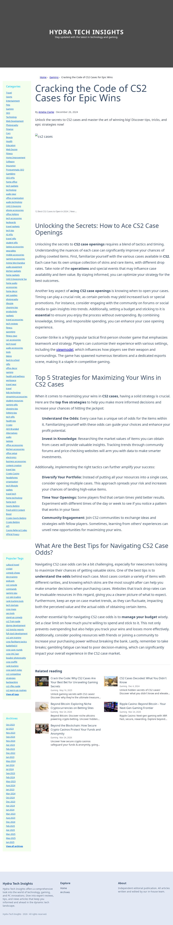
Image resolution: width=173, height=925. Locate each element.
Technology (11, 117)
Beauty (9, 137)
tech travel (11, 343)
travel (8, 388)
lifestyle (9, 303)
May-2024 (11, 761)
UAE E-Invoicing (13, 206)
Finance (9, 129)
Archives (65, 892)
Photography (12, 125)
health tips (11, 420)
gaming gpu (11, 593)
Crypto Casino (12, 473)
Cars (8, 133)
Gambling (10, 173)
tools (8, 352)
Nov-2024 (10, 740)
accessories (11, 287)
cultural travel (12, 564)
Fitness (9, 153)
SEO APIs (10, 177)
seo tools (10, 613)
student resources (14, 400)
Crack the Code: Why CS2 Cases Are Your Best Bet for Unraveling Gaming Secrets (74, 682)
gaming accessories (15, 258)
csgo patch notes (14, 670)
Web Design (11, 149)
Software (10, 161)
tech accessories (14, 218)
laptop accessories (15, 246)
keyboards (11, 222)
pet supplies (11, 295)
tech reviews (12, 323)
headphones (12, 477)
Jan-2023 (10, 789)
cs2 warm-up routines (16, 690)
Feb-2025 (10, 826)
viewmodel (64, 349)
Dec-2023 (10, 801)
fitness (9, 327)
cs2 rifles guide (13, 686)
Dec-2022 (10, 753)
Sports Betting (12, 506)
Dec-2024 (10, 822)
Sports (9, 96)
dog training (11, 576)
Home (43, 77)
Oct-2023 (10, 724)
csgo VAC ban (12, 653)
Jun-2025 (10, 842)
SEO (8, 113)
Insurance (11, 165)
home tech (11, 501)
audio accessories (14, 348)
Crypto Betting (13, 522)
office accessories (14, 445)
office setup (11, 453)
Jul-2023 (10, 728)
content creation (13, 465)
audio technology (14, 202)
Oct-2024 (10, 797)
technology (11, 190)
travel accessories (14, 319)
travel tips (10, 469)
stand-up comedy (14, 617)
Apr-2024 (10, 805)
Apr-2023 (10, 745)
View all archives (14, 846)
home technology (14, 497)
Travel (9, 92)
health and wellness (15, 376)
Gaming (54, 77)
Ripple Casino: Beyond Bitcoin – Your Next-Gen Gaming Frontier (143, 706)
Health (9, 141)
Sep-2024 (10, 736)
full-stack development (16, 633)
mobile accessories (15, 254)
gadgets (10, 315)
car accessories (13, 339)
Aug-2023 (10, 817)
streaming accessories (16, 396)
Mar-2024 (10, 793)
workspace (11, 380)
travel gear (11, 384)
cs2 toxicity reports (15, 629)
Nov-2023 (10, 732)
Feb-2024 (10, 777)
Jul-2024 (10, 769)
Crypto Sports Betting (16, 518)
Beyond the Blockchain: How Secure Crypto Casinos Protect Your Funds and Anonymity (76, 729)
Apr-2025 (10, 830)
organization (12, 481)
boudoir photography (16, 657)
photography (12, 299)
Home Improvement (15, 157)
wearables (11, 250)
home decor (11, 291)
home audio (11, 283)
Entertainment (13, 100)
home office (11, 181)
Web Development (14, 121)
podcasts (10, 580)
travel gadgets (13, 226)
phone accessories (15, 210)
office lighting (12, 214)
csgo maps (11, 609)
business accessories (16, 461)
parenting (10, 331)
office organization (15, 198)
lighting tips (11, 412)
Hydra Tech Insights (86, 32)
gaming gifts (12, 404)
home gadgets (13, 275)
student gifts (12, 242)
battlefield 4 (11, 645)
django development (15, 625)
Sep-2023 (10, 773)
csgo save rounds (14, 649)
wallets (9, 489)
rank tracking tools (14, 601)
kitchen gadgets (13, 271)
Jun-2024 (10, 809)
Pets (8, 104)
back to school (12, 360)
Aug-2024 (10, 785)
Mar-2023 (10, 813)
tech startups (12, 605)
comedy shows (13, 572)
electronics (11, 457)
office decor (11, 368)
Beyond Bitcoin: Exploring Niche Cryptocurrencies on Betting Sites (72, 706)
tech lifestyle (12, 485)
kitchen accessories (15, 449)
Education (10, 145)
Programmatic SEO (15, 169)
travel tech (11, 493)
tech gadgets (12, 185)
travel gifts (11, 238)
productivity (11, 311)
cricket (9, 568)
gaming (9, 372)
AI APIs (9, 234)
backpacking (12, 682)
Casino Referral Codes (16, 530)
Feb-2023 (10, 749)
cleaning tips (12, 307)
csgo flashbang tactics (16, 641)
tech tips (10, 230)
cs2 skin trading (13, 597)
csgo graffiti (11, 661)
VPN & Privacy (12, 534)
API (7, 526)
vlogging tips (12, 408)
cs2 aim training (13, 637)
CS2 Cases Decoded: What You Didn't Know (143, 680)
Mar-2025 (10, 834)
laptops (9, 441)
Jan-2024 (10, 765)
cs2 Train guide (13, 621)
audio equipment (14, 267)
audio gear (11, 194)
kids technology (13, 392)
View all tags (12, 694)
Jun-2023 (10, 757)
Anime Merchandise (15, 262)
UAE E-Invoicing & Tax (16, 279)
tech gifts (10, 416)
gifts (8, 364)
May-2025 (11, 838)
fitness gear (11, 335)
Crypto (9, 425)
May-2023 (11, 781)
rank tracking (12, 666)
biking (9, 356)
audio (8, 437)
